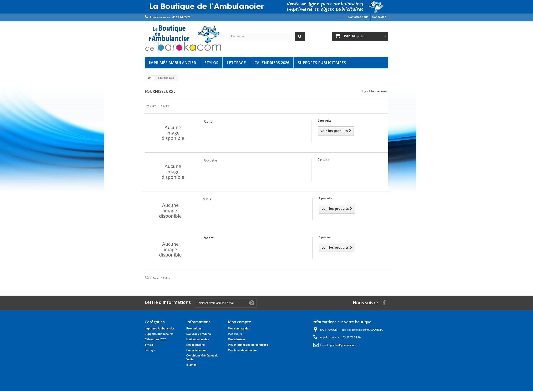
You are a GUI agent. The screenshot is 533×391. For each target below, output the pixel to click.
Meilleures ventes (197, 339)
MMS (207, 199)
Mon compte (239, 321)
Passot (208, 238)
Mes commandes (239, 328)
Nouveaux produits (198, 333)
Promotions (194, 328)
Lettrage (236, 62)
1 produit (325, 237)
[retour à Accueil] (149, 78)
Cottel (208, 121)
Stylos (211, 62)
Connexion (379, 17)
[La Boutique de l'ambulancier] (183, 38)
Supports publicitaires (322, 62)
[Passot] (170, 249)
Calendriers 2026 (271, 62)
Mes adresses (236, 339)
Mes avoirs (235, 333)
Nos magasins (195, 344)
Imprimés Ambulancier (172, 62)
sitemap (191, 364)
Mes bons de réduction (243, 350)
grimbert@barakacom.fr (344, 345)
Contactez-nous (358, 17)
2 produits (324, 120)
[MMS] (170, 210)
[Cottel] (173, 132)
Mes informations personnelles (248, 344)
